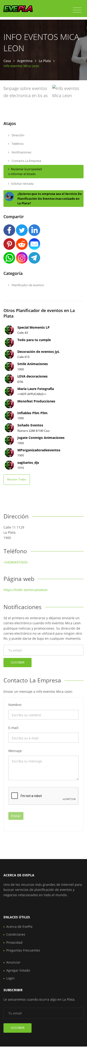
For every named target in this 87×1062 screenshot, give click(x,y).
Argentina (24, 61)
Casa (7, 61)
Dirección (17, 135)
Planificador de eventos (27, 285)
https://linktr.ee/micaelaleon (25, 590)
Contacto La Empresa (26, 161)
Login (10, 978)
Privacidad (14, 942)
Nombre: (15, 704)
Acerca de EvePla (19, 926)
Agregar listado (18, 970)
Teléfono (17, 144)
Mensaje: (15, 751)
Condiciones (15, 934)
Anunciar (13, 962)
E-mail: (13, 728)
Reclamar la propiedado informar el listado (25, 171)
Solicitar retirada (22, 183)
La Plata (45, 61)
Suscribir (17, 662)
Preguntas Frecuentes (23, 950)
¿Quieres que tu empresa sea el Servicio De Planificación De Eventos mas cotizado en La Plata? (49, 198)
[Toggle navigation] (77, 10)
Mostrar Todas (16, 479)
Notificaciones (21, 152)
